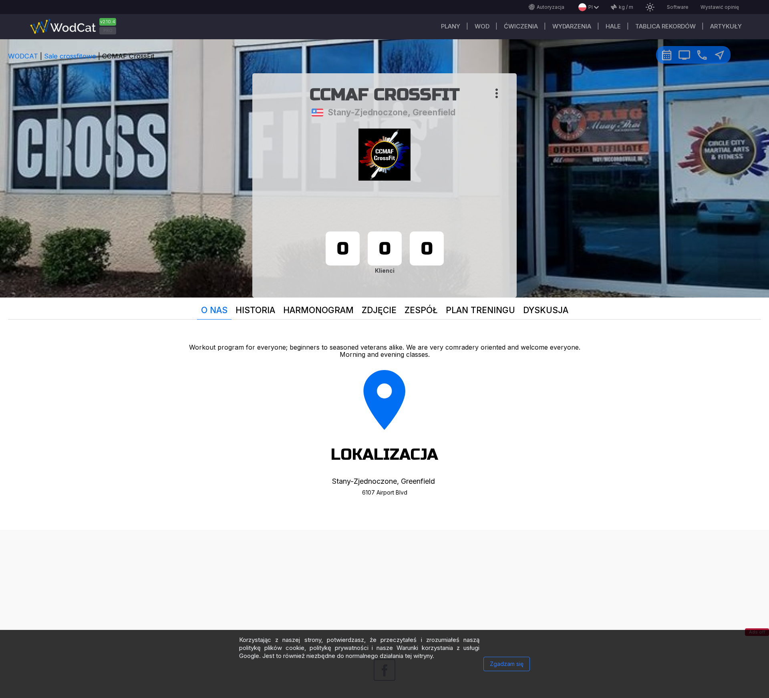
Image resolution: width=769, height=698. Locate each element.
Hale (613, 26)
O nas (214, 310)
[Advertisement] (384, 586)
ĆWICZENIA (521, 26)
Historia (255, 310)
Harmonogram (318, 310)
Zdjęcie (379, 310)
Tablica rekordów (665, 26)
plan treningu (480, 310)
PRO (108, 30)
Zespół (421, 310)
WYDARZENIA (571, 26)
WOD (482, 26)
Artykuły (726, 26)
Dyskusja (545, 310)
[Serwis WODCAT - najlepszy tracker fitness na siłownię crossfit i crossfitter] (76, 26)
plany (450, 26)
